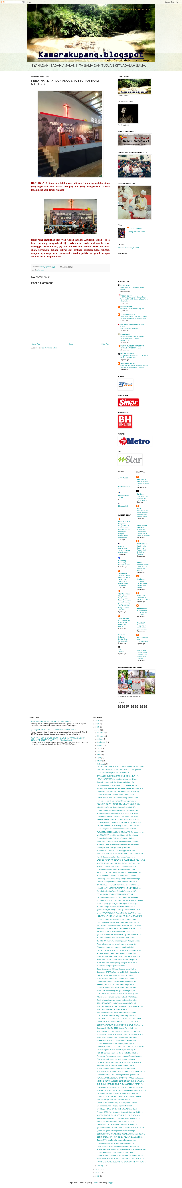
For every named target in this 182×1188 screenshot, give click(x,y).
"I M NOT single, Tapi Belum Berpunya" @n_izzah (115, 975)
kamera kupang (126, 295)
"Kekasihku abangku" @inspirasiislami (111, 966)
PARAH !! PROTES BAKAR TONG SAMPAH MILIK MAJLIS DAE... (120, 1156)
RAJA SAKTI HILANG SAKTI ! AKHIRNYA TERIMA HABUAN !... (119, 872)
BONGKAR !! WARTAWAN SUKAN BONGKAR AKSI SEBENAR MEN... (122, 1149)
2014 (98, 730)
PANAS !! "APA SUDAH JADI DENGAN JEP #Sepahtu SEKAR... (120, 1097)
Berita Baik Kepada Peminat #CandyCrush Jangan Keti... (117, 876)
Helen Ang (122, 561)
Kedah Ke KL (125, 285)
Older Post (105, 344)
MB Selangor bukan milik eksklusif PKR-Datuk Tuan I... (116, 932)
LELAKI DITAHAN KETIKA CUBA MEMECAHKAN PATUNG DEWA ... (121, 767)
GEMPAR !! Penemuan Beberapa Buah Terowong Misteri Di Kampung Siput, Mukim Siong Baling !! (134, 299)
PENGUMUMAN (142, 641)
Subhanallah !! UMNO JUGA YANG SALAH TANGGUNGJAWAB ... (120, 900)
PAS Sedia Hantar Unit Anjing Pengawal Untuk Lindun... (117, 1012)
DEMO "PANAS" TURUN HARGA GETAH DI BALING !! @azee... (120, 1025)
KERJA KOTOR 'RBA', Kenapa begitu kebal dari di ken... (117, 779)
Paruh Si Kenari (126, 307)
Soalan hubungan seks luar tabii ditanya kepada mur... (116, 1068)
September (101, 742)
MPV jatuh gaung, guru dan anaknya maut (143, 483)
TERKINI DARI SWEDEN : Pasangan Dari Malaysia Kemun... (119, 941)
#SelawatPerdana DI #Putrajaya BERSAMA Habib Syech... (118, 813)
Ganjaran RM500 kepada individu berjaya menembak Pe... (118, 897)
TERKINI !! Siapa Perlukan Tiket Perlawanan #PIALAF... (117, 907)
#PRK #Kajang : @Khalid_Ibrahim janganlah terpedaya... (117, 904)
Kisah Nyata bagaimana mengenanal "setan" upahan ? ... (117, 978)
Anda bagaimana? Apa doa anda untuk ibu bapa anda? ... (118, 953)
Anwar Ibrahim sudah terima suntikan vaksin (142, 627)
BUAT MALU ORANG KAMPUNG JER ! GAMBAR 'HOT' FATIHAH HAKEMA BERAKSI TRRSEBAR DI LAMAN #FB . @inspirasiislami (58, 739)
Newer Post (36, 344)
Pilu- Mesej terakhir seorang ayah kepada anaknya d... (116, 1059)
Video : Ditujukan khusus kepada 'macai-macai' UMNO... (117, 829)
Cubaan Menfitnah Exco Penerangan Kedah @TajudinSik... (118, 1075)
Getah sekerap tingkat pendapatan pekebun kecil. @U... (117, 1000)
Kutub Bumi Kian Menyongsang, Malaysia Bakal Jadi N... (117, 963)
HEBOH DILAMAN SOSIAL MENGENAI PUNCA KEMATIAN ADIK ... (121, 1047)
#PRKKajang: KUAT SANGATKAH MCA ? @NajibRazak (117, 1109)
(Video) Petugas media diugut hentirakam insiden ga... (116, 1131)
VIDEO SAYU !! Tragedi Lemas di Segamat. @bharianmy (117, 835)
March (99, 761)
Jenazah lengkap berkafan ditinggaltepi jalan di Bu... (116, 782)
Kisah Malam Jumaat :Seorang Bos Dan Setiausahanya (51, 721)
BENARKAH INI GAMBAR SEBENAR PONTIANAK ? (116, 894)
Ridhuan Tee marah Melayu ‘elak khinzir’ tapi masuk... (116, 801)
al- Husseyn (141, 650)
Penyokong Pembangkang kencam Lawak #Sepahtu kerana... (119, 1056)
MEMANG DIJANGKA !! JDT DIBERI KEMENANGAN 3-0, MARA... (120, 1081)
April (99, 758)
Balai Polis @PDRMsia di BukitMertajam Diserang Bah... (117, 1050)
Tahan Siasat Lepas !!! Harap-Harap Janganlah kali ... (116, 969)
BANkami (140, 494)
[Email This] (61, 267)
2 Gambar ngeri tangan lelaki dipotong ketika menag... (116, 1065)
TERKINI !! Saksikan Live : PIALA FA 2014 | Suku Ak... (116, 984)
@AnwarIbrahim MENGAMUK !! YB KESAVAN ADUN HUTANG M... (121, 1128)
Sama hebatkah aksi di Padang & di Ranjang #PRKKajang (118, 1146)
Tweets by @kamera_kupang (128, 248)
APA (120, 650)
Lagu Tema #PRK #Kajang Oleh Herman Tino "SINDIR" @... (118, 792)
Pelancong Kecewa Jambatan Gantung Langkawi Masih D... (118, 810)
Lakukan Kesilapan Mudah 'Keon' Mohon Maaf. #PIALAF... (118, 882)
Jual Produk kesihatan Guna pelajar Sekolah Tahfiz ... (116, 1121)
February (100, 764)
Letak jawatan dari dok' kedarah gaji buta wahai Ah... (116, 1143)
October (100, 739)
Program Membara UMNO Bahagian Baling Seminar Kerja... (118, 826)
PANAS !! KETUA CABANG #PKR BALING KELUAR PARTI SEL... (120, 1022)
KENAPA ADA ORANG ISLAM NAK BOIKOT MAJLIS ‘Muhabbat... (120, 1078)
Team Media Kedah (127, 363)
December (101, 733)
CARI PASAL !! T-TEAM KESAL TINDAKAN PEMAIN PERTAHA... (120, 1084)
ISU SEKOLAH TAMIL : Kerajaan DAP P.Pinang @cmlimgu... (118, 816)
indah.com (141, 579)
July (99, 748)
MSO (139, 509)
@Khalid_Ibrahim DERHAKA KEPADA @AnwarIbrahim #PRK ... (120, 935)
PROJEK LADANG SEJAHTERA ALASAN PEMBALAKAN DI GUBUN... (122, 1090)
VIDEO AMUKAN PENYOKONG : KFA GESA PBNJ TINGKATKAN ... (121, 1031)
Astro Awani (123, 478)
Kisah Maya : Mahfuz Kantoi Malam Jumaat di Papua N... (117, 960)
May (99, 755)
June (99, 752)
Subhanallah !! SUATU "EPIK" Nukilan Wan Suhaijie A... (117, 1028)
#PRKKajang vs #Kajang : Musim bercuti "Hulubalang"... (117, 1041)
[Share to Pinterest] (71, 267)
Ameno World (142, 608)
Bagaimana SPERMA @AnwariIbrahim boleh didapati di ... (118, 972)
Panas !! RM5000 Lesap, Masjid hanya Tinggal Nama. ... (117, 988)
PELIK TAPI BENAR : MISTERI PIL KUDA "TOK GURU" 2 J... (118, 804)
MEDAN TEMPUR (127, 354)
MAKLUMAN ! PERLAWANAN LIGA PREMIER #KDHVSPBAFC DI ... (121, 1072)
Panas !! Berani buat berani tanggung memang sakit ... (116, 1044)
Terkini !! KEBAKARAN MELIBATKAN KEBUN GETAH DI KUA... (119, 928)
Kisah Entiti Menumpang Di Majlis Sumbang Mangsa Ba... (118, 991)
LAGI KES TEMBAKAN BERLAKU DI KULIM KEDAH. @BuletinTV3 (121, 860)
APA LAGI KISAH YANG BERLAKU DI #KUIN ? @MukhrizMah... (120, 823)
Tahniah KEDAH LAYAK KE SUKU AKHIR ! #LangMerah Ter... (119, 1118)
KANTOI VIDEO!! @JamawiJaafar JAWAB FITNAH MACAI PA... (119, 925)
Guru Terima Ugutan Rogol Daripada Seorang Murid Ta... (117, 891)
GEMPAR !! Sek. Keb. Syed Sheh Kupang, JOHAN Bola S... (118, 798)
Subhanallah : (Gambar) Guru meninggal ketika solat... (116, 851)
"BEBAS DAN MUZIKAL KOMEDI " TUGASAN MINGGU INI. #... (119, 1062)
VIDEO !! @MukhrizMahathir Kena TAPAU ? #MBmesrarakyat (119, 863)
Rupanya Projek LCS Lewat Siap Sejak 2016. (142, 612)
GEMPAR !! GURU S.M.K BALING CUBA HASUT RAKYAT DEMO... (121, 1134)
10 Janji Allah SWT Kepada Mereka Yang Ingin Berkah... (117, 1003)
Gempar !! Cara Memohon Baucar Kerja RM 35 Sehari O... (118, 1093)
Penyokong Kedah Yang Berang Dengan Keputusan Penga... (119, 879)
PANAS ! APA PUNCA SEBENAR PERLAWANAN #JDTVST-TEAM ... (121, 1162)
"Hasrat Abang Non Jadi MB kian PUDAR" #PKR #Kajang (117, 997)
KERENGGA (141, 479)
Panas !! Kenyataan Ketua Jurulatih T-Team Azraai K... (116, 1153)
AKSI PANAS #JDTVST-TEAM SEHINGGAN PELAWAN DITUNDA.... (121, 1159)
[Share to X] (66, 267)
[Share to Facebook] (68, 267)
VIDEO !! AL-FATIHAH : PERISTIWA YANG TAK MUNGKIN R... (119, 956)
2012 (98, 1173)
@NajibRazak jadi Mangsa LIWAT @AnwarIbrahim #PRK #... (119, 910)
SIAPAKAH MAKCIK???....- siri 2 (130, 348)
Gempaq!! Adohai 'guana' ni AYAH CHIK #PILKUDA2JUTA (118, 785)
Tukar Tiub (141, 596)
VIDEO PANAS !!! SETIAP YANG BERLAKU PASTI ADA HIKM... (119, 1019)
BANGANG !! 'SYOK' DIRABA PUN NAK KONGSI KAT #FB (118, 776)
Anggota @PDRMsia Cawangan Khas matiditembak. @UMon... (120, 1112)
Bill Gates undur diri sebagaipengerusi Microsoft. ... (115, 1106)
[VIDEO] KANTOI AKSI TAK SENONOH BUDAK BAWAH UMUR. (54, 730)
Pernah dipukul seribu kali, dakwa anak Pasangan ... (116, 857)
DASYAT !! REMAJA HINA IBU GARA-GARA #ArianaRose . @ (119, 950)
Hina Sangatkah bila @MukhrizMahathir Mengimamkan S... (118, 922)
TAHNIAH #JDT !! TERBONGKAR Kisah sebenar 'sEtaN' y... (118, 885)
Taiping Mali (122, 573)
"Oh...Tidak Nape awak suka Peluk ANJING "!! (113, 1100)
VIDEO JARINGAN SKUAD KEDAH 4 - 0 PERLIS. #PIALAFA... (119, 1115)
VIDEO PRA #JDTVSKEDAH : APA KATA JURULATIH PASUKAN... (120, 1006)
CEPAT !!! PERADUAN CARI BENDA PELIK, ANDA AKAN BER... (120, 1137)
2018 (98, 721)
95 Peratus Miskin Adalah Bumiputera (132, 308)
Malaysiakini (123, 506)
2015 (98, 727)
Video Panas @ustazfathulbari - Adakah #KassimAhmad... (118, 841)
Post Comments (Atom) (49, 348)
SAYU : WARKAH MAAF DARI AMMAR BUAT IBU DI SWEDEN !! (120, 854)
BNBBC (121, 546)
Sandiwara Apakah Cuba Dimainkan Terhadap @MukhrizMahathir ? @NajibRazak (131, 338)
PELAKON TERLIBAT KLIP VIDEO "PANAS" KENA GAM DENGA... (120, 1034)
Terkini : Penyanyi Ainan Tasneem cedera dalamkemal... (117, 866)
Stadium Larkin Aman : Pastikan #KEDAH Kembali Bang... (118, 981)
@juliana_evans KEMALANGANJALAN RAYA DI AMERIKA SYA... (120, 788)
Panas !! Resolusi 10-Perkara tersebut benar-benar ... (116, 795)
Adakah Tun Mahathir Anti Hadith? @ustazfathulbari (115, 838)
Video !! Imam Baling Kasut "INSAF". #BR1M (113, 773)
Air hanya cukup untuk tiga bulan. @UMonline (113, 848)
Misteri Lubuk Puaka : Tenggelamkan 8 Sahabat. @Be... (117, 807)
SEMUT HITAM (123, 618)
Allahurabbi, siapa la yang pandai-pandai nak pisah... (116, 947)
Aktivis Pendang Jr (127, 314)
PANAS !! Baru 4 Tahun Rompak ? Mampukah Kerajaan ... (118, 1103)
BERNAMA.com (124, 486)
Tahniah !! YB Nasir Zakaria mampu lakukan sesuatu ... (116, 1140)
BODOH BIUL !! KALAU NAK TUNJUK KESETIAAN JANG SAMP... (120, 1087)
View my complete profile (136, 232)
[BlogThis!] (63, 267)
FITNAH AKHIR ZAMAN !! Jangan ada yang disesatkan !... (117, 1016)
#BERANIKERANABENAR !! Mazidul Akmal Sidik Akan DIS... (119, 820)
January (100, 1166)
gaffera (95, 1183)
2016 (98, 724)
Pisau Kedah (125, 334)
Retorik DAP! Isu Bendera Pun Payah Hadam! (142, 498)
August (100, 745)
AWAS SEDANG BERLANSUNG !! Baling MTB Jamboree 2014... (120, 832)
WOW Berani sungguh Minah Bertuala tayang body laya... (118, 1037)
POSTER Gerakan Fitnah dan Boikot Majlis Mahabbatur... (117, 1053)
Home (71, 344)
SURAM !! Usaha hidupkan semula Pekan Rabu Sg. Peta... (118, 994)
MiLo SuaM (141, 623)
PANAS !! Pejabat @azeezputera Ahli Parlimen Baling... (117, 919)
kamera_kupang (136, 228)
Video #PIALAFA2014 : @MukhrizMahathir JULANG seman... (119, 913)
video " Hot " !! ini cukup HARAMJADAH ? (112, 1009)
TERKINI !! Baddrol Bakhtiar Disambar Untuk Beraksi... (116, 938)
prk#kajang (40, 270)
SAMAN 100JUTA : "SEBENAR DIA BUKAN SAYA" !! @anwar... (119, 770)
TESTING (121, 651)
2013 (98, 1170)
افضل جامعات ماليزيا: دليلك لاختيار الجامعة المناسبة (124, 550)
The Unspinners (124, 594)
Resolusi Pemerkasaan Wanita (130, 328)
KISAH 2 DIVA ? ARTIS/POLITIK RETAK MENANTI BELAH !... (119, 888)
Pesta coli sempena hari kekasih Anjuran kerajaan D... (116, 944)
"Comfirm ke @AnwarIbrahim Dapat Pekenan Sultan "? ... (117, 869)
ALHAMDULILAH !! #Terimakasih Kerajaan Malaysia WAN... (118, 844)
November (101, 736)
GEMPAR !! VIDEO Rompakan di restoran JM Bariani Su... (118, 1124)
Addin (139, 563)
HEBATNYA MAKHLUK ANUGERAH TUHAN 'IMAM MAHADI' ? (119, 916)
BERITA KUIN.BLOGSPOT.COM (132, 346)
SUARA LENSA (124, 522)
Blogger (110, 1183)
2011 (98, 1176)
